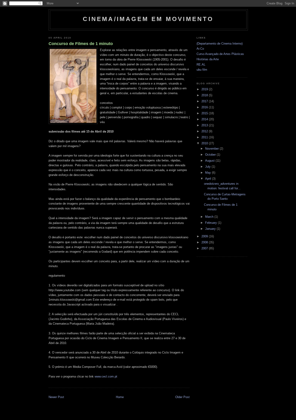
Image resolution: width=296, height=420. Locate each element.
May (208, 172)
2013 (205, 125)
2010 (205, 143)
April (208, 178)
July (208, 166)
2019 (205, 89)
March (209, 216)
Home (120, 397)
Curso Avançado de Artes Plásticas (220, 54)
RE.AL (201, 64)
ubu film (202, 69)
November (212, 148)
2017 (205, 101)
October (211, 154)
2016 (205, 107)
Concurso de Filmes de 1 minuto (81, 43)
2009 (205, 236)
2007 (205, 248)
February (211, 222)
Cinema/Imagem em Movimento (148, 18)
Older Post (182, 397)
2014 (205, 119)
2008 (205, 242)
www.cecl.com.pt (106, 376)
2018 (205, 95)
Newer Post (56, 397)
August (210, 160)
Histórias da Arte (208, 59)
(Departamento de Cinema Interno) (220, 43)
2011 (205, 137)
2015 (205, 113)
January (211, 228)
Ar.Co (200, 48)
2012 (205, 131)
